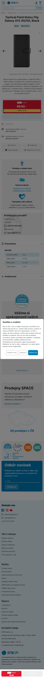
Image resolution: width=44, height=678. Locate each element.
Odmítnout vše (11, 352)
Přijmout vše (33, 352)
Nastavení (23, 352)
